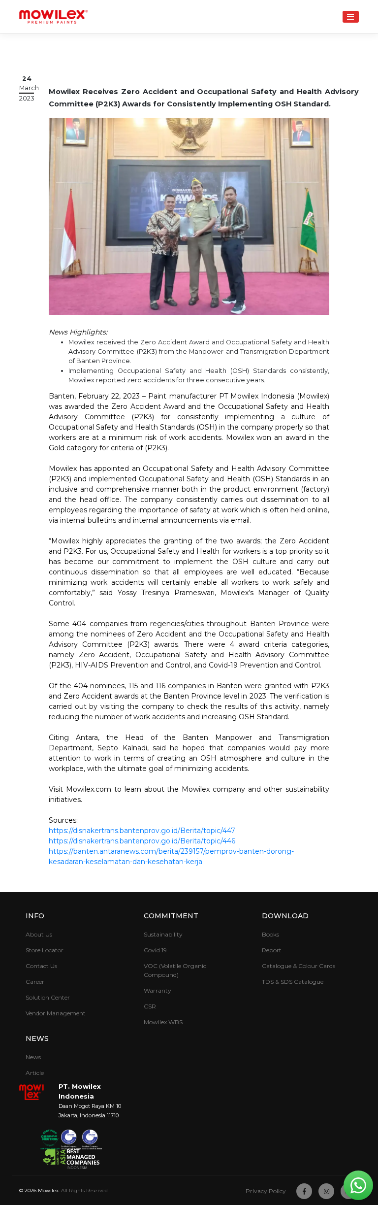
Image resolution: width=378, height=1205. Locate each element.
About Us (39, 934)
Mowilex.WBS (163, 1022)
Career (35, 981)
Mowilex (48, 1190)
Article (35, 1072)
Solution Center (48, 997)
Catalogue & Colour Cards (298, 966)
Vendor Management (56, 1013)
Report (272, 950)
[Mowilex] (53, 17)
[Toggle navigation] (351, 16)
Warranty (157, 990)
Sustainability (163, 934)
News (33, 1057)
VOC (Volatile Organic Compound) (175, 970)
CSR (150, 1006)
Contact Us (41, 966)
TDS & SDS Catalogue (292, 981)
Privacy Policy (266, 1191)
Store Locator (44, 950)
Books (270, 934)
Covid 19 (155, 950)
